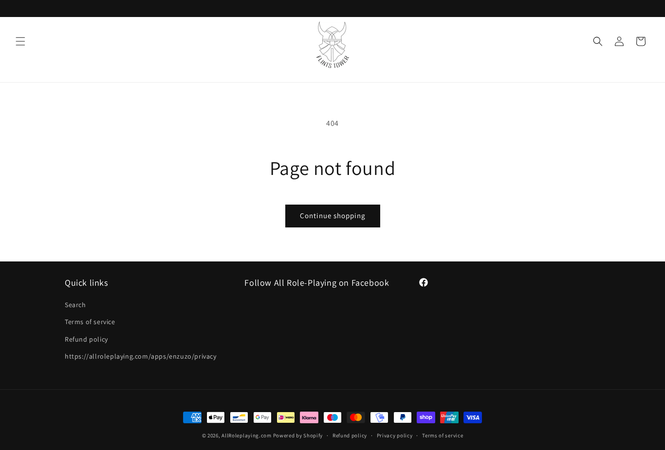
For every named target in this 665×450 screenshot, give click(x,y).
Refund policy (86, 339)
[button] (20, 41)
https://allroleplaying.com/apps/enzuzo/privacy (141, 356)
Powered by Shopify (298, 435)
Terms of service (90, 321)
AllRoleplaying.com (247, 435)
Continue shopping (333, 215)
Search (75, 304)
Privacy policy (395, 435)
